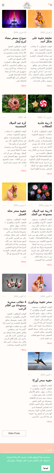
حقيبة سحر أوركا (42, 380)
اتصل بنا (48, 450)
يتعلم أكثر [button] (11, 460)
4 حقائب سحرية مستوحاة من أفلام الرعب (15, 305)
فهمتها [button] (45, 468)
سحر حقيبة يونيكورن (40, 301)
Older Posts (14, 433)
